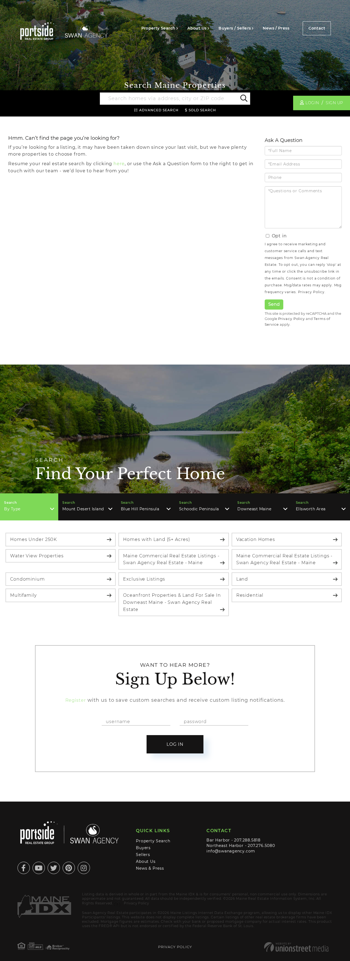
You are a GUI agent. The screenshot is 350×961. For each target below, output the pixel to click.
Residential (249, 595)
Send (274, 304)
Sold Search (202, 110)
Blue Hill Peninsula (140, 508)
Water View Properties (37, 555)
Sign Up (334, 102)
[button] (243, 98)
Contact (316, 28)
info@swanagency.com (230, 851)
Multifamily (23, 595)
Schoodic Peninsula (199, 508)
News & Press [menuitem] (150, 868)
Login (312, 102)
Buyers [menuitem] (143, 847)
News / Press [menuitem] (276, 28)
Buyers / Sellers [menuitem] (234, 28)
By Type (12, 508)
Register (75, 700)
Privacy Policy (311, 292)
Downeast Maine (254, 508)
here (119, 163)
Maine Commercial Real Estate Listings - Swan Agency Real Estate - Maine (171, 559)
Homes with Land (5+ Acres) (156, 539)
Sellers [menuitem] (143, 854)
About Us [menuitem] (196, 28)
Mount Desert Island (83, 508)
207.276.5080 (261, 845)
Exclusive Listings (144, 579)
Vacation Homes (255, 539)
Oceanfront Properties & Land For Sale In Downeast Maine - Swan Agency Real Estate (172, 602)
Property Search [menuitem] (158, 28)
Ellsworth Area (311, 508)
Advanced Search (159, 110)
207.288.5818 (247, 840)
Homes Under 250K (33, 539)
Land (242, 579)
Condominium (27, 579)
